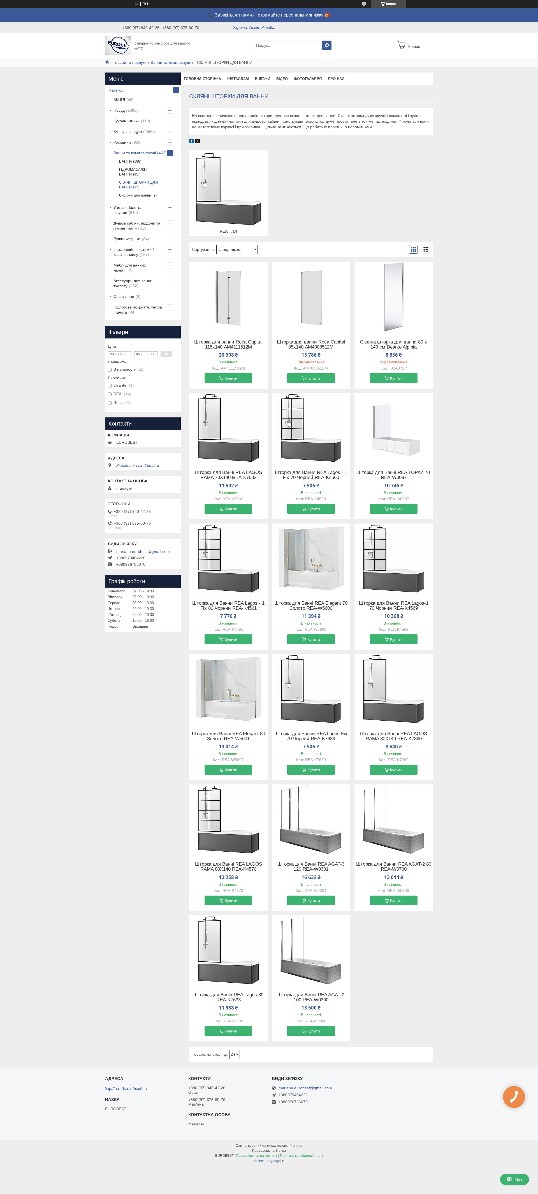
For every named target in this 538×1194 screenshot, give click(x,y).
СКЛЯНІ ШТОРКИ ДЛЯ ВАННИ (138, 184)
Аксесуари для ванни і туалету (133, 283)
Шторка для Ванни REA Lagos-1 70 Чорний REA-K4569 (393, 606)
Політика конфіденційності (301, 1156)
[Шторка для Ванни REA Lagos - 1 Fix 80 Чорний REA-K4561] (228, 559)
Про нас (336, 79)
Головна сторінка (202, 79)
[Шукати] (326, 45)
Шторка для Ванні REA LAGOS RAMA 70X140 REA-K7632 (228, 475)
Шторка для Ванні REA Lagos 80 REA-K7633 (228, 997)
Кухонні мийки (126, 121)
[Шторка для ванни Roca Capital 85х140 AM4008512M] (311, 297)
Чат (518, 1179)
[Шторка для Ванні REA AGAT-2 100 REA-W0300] (311, 950)
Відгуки (262, 79)
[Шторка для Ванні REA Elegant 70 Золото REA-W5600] (311, 559)
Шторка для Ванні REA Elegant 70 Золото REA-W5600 (310, 606)
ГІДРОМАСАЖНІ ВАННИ (133, 171)
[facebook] (191, 142)
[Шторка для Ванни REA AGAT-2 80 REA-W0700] (393, 819)
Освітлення (123, 296)
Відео (282, 79)
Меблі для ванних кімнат (129, 267)
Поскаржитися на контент (256, 1156)
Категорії (117, 90)
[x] (197, 142)
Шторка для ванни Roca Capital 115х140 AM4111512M (228, 345)
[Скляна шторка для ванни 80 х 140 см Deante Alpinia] (393, 297)
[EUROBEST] (118, 45)
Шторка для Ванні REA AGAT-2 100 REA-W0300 (310, 997)
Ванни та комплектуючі (172, 62)
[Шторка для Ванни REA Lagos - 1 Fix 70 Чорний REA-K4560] (311, 428)
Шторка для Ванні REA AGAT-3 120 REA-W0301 (310, 867)
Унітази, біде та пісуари (127, 210)
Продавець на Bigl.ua (269, 1151)
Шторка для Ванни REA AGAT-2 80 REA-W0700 (393, 867)
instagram (238, 79)
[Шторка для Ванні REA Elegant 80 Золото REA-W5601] (228, 689)
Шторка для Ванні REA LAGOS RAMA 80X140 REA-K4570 (228, 867)
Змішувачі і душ (127, 131)
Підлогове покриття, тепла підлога (137, 309)
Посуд (119, 110)
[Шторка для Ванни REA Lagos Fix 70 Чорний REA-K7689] (311, 689)
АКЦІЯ (119, 99)
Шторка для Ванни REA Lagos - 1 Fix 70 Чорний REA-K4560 (311, 475)
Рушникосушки (126, 239)
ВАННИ (125, 161)
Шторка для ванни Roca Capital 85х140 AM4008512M (311, 345)
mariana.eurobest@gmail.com (143, 551)
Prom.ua (295, 1146)
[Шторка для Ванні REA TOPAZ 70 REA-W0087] (393, 428)
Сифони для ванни (135, 195)
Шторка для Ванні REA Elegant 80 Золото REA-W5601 (228, 736)
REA (224, 231)
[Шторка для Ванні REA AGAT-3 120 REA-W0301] (311, 819)
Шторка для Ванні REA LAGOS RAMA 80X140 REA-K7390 (393, 736)
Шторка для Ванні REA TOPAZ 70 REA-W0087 (393, 475)
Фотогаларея (308, 79)
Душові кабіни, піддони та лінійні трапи (136, 225)
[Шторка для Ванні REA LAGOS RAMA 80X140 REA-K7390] (393, 689)
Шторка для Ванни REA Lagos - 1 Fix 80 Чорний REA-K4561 (228, 606)
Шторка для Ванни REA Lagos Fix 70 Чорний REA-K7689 (310, 736)
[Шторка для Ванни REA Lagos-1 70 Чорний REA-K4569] (393, 559)
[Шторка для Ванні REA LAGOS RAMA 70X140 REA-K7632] (228, 428)
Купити (231, 378)
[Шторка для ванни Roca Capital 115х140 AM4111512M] (228, 297)
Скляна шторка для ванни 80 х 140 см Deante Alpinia (393, 345)
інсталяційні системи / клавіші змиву (133, 252)
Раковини (122, 142)
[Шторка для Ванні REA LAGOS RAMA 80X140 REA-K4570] (228, 819)
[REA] (228, 189)
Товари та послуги (130, 62)
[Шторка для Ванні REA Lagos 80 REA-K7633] (228, 950)
